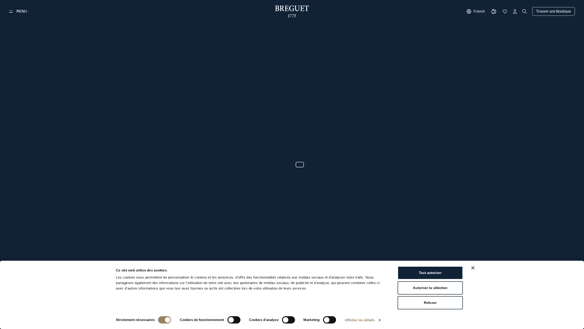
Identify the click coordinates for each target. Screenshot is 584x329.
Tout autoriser (430, 273)
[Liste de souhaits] (504, 11)
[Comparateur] (493, 11)
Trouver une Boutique (553, 11)
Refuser (430, 303)
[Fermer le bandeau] (472, 267)
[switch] (233, 320)
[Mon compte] (514, 11)
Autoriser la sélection (430, 288)
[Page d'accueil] (292, 11)
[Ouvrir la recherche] (524, 11)
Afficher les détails (360, 320)
